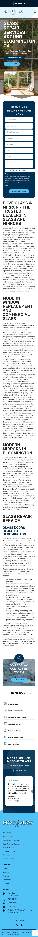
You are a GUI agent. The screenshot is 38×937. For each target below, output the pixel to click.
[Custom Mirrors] (5, 743)
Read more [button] (11, 797)
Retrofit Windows (14, 724)
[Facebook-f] (21, 925)
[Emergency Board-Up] (5, 737)
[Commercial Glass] (5, 730)
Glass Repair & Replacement (18, 717)
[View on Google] (16, 801)
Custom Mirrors (13, 744)
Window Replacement (15, 711)
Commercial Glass (14, 731)
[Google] (16, 925)
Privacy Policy (6, 932)
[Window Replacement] (5, 710)
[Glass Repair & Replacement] (5, 717)
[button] (35, 12)
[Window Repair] (5, 703)
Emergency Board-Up (15, 737)
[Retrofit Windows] (5, 723)
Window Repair (13, 704)
